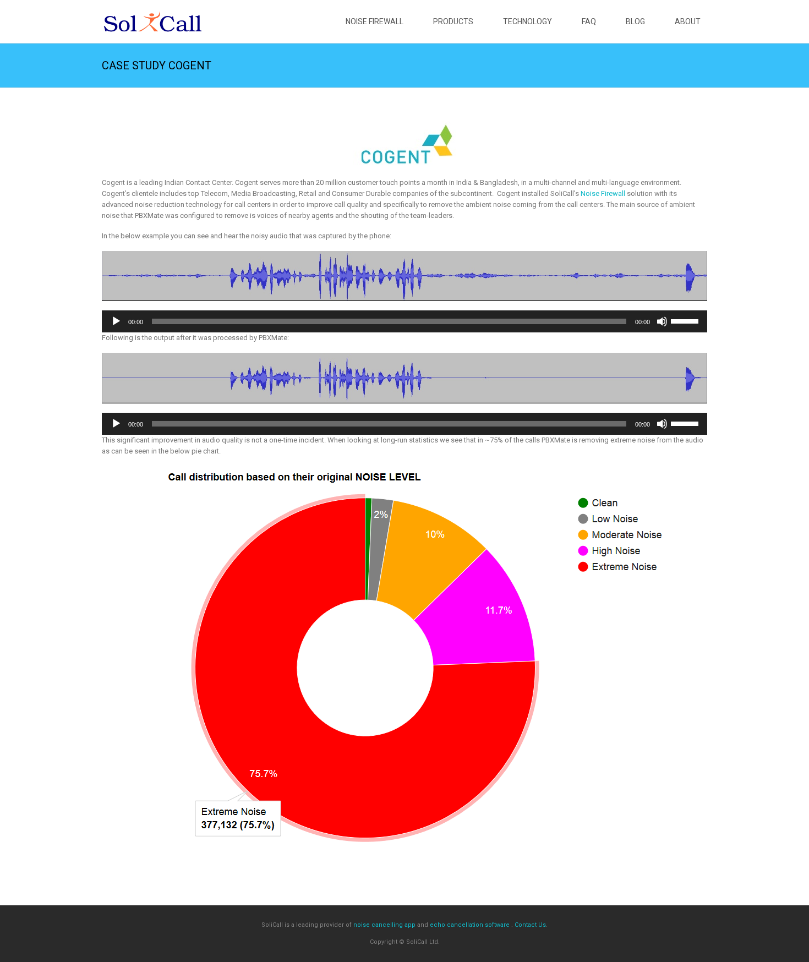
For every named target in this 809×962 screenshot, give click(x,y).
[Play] (116, 321)
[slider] (686, 320)
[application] (404, 321)
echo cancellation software (470, 924)
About (688, 21)
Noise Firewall (374, 21)
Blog (635, 21)
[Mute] (662, 321)
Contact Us (530, 924)
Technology (527, 21)
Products (453, 21)
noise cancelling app (384, 924)
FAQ (589, 21)
